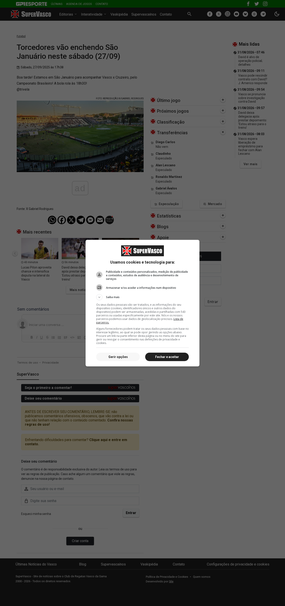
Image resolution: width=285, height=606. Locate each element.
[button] (142, 297)
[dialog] (143, 303)
